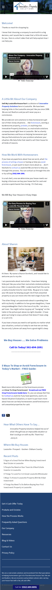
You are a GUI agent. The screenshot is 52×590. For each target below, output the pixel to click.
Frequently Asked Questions (14, 522)
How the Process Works (12, 516)
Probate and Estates (11, 509)
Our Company (8, 528)
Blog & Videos (8, 540)
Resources (6, 534)
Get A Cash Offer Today (12, 503)
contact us (15, 167)
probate (24, 125)
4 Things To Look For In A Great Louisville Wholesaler (26, 474)
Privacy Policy (8, 552)
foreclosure (35, 122)
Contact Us (7, 546)
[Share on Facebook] (3, 415)
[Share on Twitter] (8, 415)
